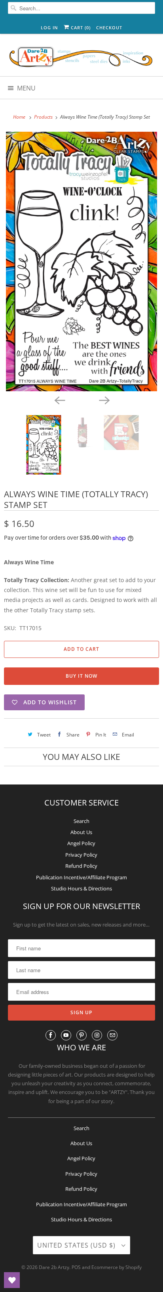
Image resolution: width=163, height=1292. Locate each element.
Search (81, 821)
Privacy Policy (81, 854)
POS (76, 1267)
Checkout (109, 28)
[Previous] (59, 400)
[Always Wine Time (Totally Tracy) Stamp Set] (81, 261)
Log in (49, 28)
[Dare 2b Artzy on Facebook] (50, 1035)
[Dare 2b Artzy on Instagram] (97, 1035)
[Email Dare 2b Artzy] (112, 1035)
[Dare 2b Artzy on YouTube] (66, 1035)
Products (44, 116)
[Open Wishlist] (12, 1280)
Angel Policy (81, 843)
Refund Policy (81, 865)
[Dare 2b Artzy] (81, 58)
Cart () (80, 28)
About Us (81, 832)
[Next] (103, 400)
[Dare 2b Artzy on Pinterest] (81, 1035)
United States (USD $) (77, 1245)
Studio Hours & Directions (81, 888)
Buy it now (81, 676)
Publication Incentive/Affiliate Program (81, 877)
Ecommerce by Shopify (116, 1267)
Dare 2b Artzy (54, 1267)
